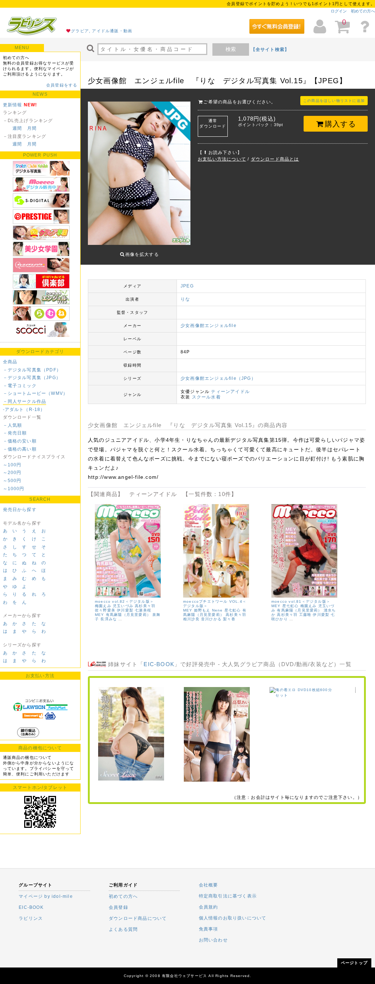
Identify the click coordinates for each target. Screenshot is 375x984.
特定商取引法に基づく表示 (228, 896)
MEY (99, 615)
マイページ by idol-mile (46, 896)
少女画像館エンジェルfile (209, 325)
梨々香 (229, 619)
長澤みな (108, 619)
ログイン (339, 11)
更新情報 (12, 104)
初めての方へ (363, 11)
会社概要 (208, 885)
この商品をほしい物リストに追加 (334, 101)
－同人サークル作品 (25, 401)
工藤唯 (305, 615)
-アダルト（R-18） (24, 409)
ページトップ (354, 963)
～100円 (12, 464)
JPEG (187, 286)
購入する (340, 124)
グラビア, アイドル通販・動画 (101, 31)
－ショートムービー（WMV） (35, 393)
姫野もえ (202, 610)
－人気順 (12, 425)
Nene (217, 610)
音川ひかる (211, 619)
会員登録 (118, 907)
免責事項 (208, 929)
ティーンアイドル (230, 391)
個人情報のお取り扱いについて (233, 918)
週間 (17, 128)
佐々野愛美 (105, 610)
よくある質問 (123, 929)
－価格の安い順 (20, 441)
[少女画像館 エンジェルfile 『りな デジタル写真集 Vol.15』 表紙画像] (139, 171)
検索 (231, 49)
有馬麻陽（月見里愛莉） (128, 615)
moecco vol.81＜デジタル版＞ (300, 601)
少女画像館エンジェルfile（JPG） (218, 378)
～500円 (12, 480)
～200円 (12, 472)
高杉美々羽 (145, 606)
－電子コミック (20, 385)
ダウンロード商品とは (275, 159)
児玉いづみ (123, 606)
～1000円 (14, 488)
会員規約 (208, 907)
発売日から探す (20, 509)
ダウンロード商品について (138, 918)
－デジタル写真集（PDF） (32, 369)
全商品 (10, 361)
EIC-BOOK (159, 664)
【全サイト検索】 (270, 49)
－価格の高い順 (20, 449)
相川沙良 (191, 619)
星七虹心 (232, 610)
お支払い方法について (222, 159)
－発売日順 (15, 433)
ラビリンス (31, 918)
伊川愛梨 (125, 610)
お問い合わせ (213, 940)
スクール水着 (206, 397)
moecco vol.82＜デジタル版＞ (124, 601)
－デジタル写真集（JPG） (32, 377)
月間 (32, 128)
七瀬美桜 (143, 610)
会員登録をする (61, 85)
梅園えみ (103, 606)
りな (185, 299)
